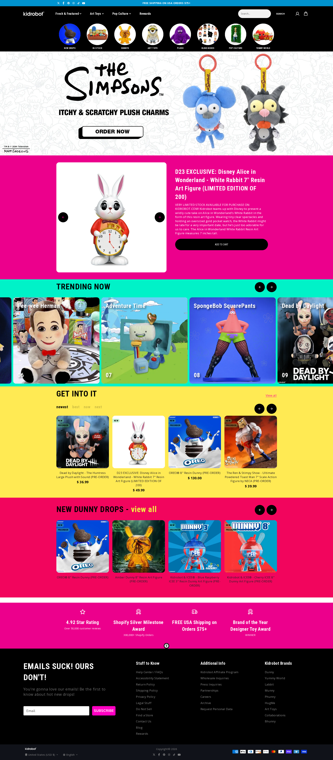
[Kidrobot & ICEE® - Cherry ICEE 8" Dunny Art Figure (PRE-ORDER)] (250, 546)
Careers (205, 697)
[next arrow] (321, 143)
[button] (280, 13)
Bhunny (270, 721)
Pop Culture (120, 13)
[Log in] (297, 14)
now (87, 407)
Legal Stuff (143, 703)
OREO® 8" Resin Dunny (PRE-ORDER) (194, 473)
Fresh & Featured (67, 13)
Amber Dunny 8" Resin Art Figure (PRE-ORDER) (138, 579)
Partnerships (209, 690)
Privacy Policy (145, 697)
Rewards (145, 13)
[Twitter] (58, 3)
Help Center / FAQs (149, 672)
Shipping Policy (147, 690)
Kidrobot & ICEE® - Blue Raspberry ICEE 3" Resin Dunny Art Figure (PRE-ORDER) (194, 581)
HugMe (270, 703)
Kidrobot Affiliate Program (219, 672)
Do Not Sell (144, 709)
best (75, 407)
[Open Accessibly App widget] (166, 646)
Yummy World (275, 678)
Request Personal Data (216, 709)
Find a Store (144, 715)
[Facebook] (63, 3)
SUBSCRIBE (104, 710)
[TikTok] (78, 3)
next (98, 407)
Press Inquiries (211, 684)
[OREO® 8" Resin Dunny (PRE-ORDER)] (194, 442)
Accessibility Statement (152, 678)
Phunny (270, 697)
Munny (270, 690)
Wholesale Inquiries (214, 678)
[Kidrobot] (33, 13)
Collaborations (275, 715)
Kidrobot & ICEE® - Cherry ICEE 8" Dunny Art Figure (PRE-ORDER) (250, 579)
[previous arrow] (310, 143)
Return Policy (145, 684)
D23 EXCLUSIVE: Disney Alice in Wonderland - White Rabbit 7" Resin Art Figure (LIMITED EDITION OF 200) (220, 184)
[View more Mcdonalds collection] (166, 103)
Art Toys (95, 13)
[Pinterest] (68, 3)
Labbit (269, 684)
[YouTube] (84, 3)
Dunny (269, 672)
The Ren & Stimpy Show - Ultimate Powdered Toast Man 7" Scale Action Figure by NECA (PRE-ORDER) (251, 477)
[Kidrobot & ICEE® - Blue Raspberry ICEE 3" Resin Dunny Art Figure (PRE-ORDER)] (194, 546)
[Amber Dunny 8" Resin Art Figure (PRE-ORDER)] (138, 546)
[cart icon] (306, 14)
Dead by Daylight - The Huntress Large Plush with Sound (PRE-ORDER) (82, 475)
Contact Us (143, 721)
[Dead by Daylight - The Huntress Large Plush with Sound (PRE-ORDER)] (82, 442)
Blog (139, 728)
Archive (205, 703)
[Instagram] (73, 3)
